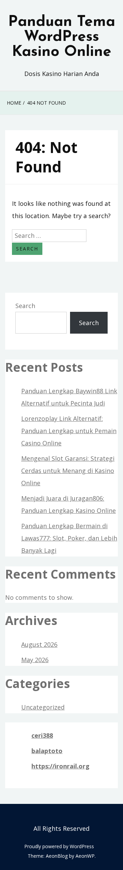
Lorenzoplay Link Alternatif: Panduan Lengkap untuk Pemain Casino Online (69, 430)
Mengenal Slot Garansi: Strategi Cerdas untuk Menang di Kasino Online (67, 470)
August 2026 (39, 644)
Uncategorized (43, 707)
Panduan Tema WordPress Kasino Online (61, 37)
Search (25, 306)
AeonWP (85, 856)
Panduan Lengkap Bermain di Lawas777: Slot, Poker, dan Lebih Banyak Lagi (69, 538)
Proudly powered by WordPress (59, 846)
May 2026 (35, 660)
